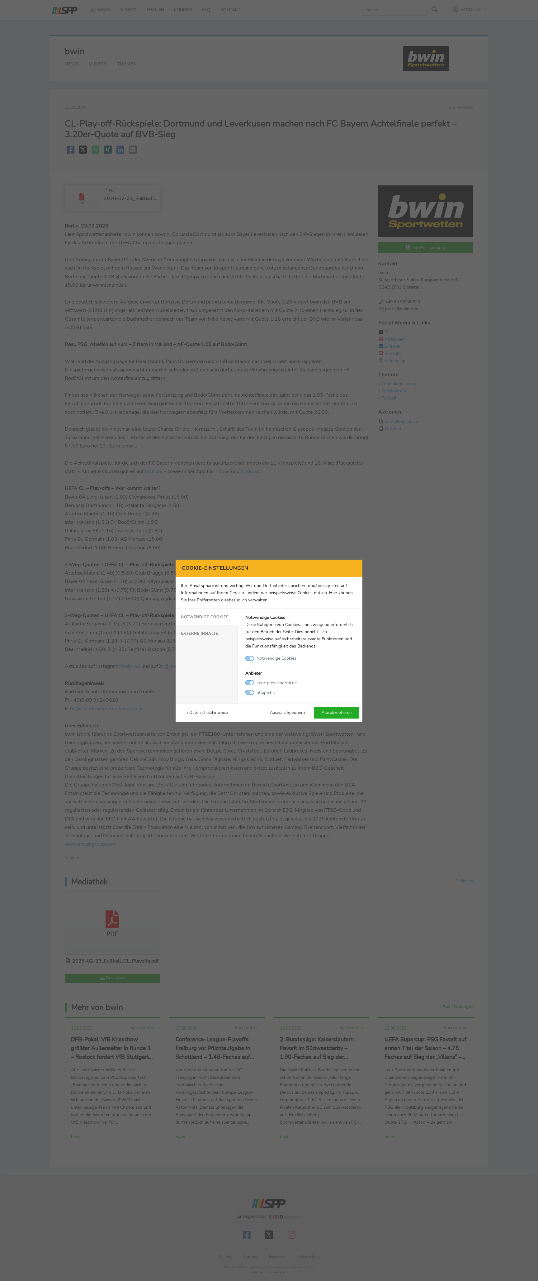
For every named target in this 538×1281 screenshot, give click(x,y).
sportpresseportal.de (277, 683)
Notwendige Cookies (205, 616)
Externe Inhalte (199, 633)
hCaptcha (266, 692)
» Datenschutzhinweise (207, 712)
